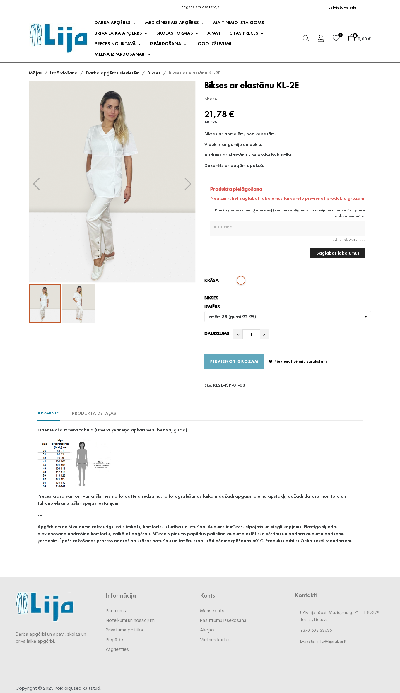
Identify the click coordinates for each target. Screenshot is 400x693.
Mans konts (212, 611)
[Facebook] (33, 6)
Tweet (233, 99)
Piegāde (114, 640)
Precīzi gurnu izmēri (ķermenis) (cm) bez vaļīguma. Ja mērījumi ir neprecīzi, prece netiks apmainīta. (290, 213)
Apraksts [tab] (48, 413)
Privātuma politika (124, 630)
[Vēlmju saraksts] (336, 39)
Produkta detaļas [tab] (94, 413)
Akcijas (207, 630)
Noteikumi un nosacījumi (130, 620)
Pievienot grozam (234, 361)
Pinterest (242, 99)
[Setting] (321, 39)
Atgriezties (117, 649)
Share (224, 99)
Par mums (116, 611)
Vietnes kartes (215, 640)
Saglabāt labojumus (338, 253)
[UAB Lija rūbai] (45, 606)
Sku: (208, 385)
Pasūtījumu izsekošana (223, 620)
